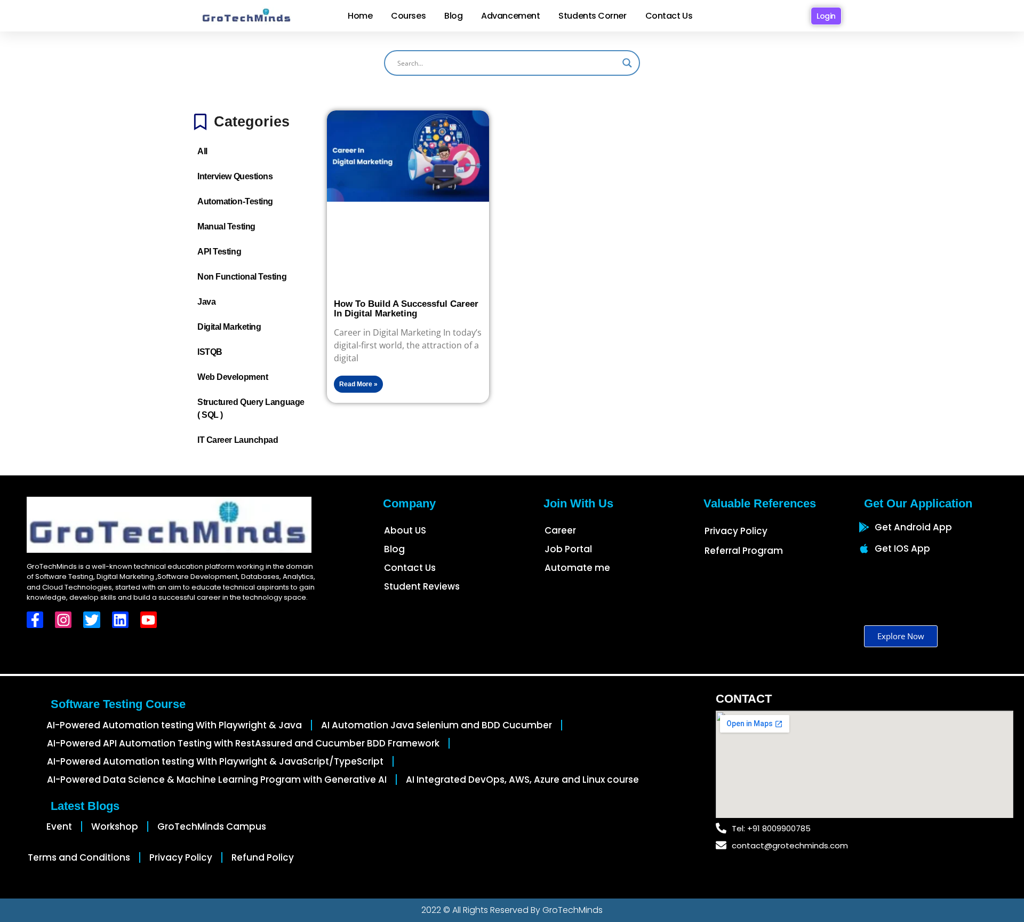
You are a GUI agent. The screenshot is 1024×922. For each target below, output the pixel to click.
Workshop (114, 826)
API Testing (219, 251)
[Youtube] (148, 619)
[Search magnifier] (627, 62)
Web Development (232, 376)
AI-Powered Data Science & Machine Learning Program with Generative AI (217, 779)
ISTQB (209, 351)
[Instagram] (63, 619)
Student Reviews (422, 586)
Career (560, 530)
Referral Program (744, 550)
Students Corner (592, 16)
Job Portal (568, 549)
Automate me (577, 567)
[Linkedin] (120, 619)
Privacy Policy (736, 530)
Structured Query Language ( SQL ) (251, 408)
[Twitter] (91, 619)
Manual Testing (226, 226)
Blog (453, 16)
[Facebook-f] (35, 619)
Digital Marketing (229, 326)
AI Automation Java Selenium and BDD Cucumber (436, 725)
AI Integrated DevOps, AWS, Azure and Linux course (522, 779)
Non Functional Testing (241, 276)
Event (59, 826)
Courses (408, 16)
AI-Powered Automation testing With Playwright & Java (174, 725)
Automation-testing (235, 201)
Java (206, 301)
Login (826, 16)
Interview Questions (235, 176)
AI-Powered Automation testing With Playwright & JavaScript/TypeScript (215, 761)
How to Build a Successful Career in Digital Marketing (406, 309)
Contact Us (669, 16)
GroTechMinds (572, 910)
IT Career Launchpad (237, 439)
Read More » (358, 384)
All (202, 151)
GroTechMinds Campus (211, 826)
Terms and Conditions (79, 857)
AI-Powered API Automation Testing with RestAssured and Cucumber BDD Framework (243, 743)
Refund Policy (262, 857)
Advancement (510, 16)
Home (360, 16)
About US (405, 530)
